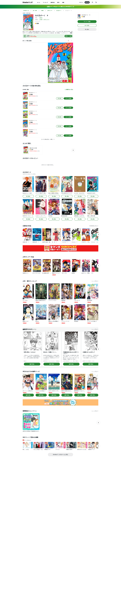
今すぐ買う (87, 25)
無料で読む (32, 364)
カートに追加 (68, 98)
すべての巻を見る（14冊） (47, 139)
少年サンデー (46, 19)
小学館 (40, 19)
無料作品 (53, 2)
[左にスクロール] (68, 40)
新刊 (58, 2)
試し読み (59, 98)
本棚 (63, 2)
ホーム (38, 2)
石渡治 (40, 17)
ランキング (45, 2)
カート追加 (87, 21)
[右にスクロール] (71, 40)
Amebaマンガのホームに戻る (60, 454)
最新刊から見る (69, 89)
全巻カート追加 (68, 36)
